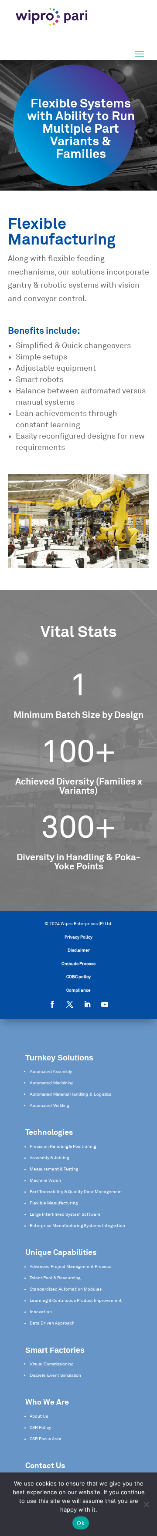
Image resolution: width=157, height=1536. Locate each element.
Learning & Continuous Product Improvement (76, 1300)
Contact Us (45, 1466)
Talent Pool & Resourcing (55, 1278)
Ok (81, 1522)
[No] (146, 1504)
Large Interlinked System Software (65, 1214)
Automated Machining (52, 1082)
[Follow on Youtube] (105, 1004)
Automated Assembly (51, 1071)
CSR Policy (40, 1427)
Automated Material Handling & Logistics (70, 1094)
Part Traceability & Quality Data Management (76, 1192)
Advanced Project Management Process (70, 1266)
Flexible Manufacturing (54, 1203)
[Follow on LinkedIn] (87, 1004)
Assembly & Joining (49, 1158)
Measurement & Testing (54, 1169)
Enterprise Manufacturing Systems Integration (77, 1226)
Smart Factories (55, 1350)
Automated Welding (49, 1105)
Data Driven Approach (52, 1323)
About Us (39, 1416)
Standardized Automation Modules (66, 1289)
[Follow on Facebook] (52, 1004)
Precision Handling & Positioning (63, 1146)
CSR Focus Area (45, 1439)
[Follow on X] (70, 1004)
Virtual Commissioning (52, 1364)
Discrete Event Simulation (55, 1375)
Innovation (41, 1312)
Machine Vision (45, 1180)
